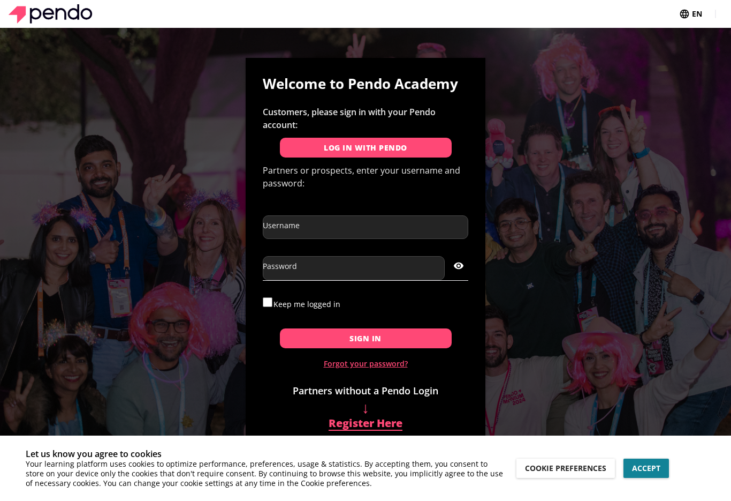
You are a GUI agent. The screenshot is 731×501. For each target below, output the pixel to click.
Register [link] (365, 417)
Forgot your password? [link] (366, 363)
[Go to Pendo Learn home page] (51, 14)
